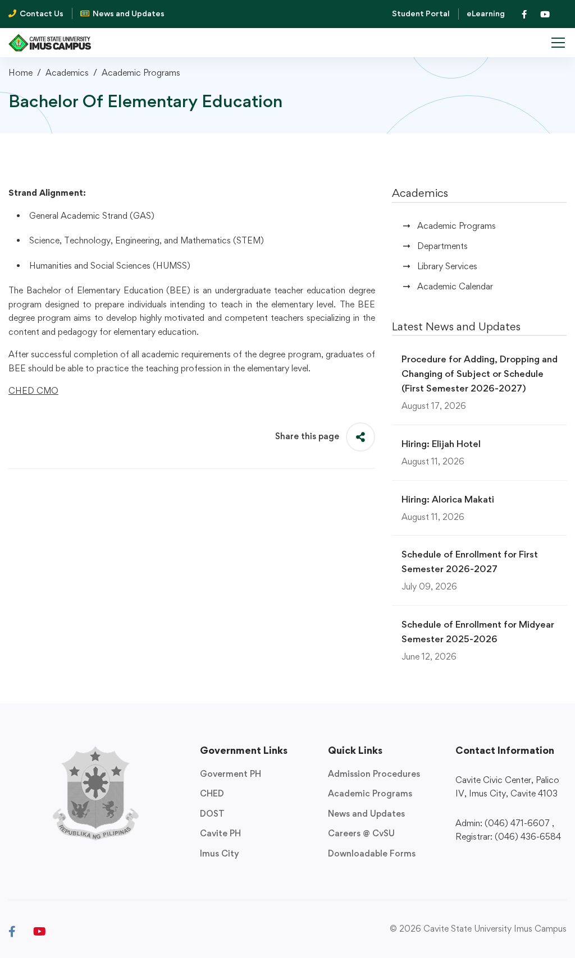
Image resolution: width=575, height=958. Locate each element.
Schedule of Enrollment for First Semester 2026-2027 (469, 561)
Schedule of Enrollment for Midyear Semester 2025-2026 (477, 631)
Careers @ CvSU (361, 833)
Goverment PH (230, 773)
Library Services (447, 266)
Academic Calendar (455, 286)
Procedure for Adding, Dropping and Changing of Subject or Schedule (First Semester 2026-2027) (479, 373)
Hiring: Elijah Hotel (441, 443)
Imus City (219, 853)
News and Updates (366, 813)
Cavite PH (220, 833)
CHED (212, 793)
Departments (442, 246)
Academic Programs (141, 72)
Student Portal (421, 13)
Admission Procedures (374, 773)
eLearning (486, 13)
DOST (212, 813)
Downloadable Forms (372, 853)
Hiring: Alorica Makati (447, 499)
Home (20, 72)
